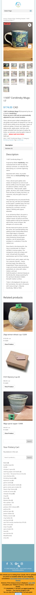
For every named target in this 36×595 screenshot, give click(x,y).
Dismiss (18, 580)
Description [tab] (9, 145)
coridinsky (20, 140)
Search (29, 457)
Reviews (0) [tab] (9, 148)
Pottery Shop (11, 18)
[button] (29, 25)
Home (5, 18)
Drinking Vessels (20, 18)
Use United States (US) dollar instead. (22, 578)
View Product (9, 344)
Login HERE (31, 583)
